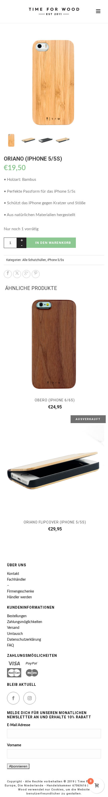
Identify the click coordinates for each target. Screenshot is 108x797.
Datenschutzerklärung (24, 639)
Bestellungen (17, 616)
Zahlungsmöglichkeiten (24, 622)
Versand (13, 628)
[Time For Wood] (54, 11)
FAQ (10, 645)
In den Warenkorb (53, 243)
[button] (94, 39)
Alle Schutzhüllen (34, 260)
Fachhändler (16, 579)
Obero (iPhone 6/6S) (55, 400)
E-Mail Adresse (18, 725)
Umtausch (15, 634)
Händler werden (19, 597)
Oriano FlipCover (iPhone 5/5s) (55, 522)
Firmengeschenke (20, 591)
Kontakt (13, 574)
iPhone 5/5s (55, 260)
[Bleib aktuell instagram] (29, 698)
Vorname (14, 745)
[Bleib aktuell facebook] (13, 698)
